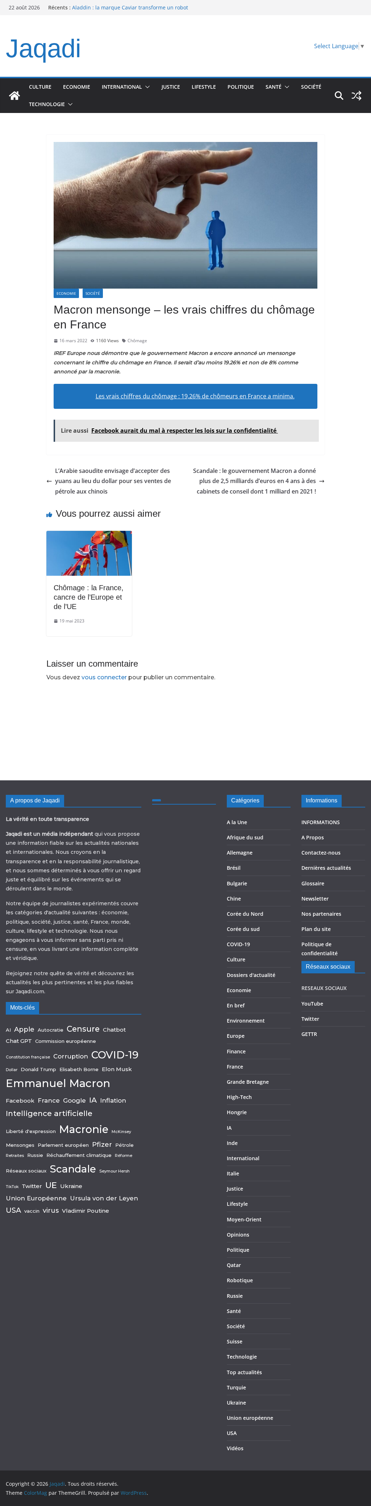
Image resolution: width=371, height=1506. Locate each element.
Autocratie (50, 1030)
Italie (233, 1173)
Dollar (11, 1069)
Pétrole (124, 1145)
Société (311, 86)
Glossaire (312, 883)
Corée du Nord (245, 913)
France (49, 1100)
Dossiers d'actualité (251, 975)
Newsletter (315, 898)
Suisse (234, 1341)
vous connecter (104, 677)
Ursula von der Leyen (104, 1198)
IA (93, 1099)
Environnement (246, 1020)
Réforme (123, 1155)
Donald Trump (38, 1069)
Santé (274, 86)
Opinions (238, 1234)
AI (8, 1030)
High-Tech (239, 1097)
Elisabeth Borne (79, 1069)
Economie (76, 86)
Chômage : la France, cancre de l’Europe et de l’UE (89, 597)
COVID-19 (114, 1055)
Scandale (73, 1169)
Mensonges (20, 1145)
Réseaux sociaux (26, 1171)
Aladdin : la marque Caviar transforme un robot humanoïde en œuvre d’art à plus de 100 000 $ (130, 11)
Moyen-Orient (244, 1219)
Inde (232, 1143)
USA (13, 1210)
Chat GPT (19, 1040)
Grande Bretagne (248, 1081)
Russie (35, 1155)
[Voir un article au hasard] (356, 95)
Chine (234, 898)
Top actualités (244, 1372)
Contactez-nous (321, 852)
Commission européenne (65, 1041)
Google (74, 1100)
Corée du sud (243, 929)
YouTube (312, 1003)
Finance (236, 1051)
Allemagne (240, 852)
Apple (24, 1029)
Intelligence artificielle (49, 1113)
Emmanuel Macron (58, 1083)
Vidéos (235, 1448)
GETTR (309, 1034)
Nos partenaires (321, 913)
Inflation (113, 1100)
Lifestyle (204, 86)
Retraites (15, 1155)
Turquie (236, 1387)
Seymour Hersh (114, 1171)
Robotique (240, 1280)
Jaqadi (43, 48)
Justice (171, 86)
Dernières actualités (326, 867)
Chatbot (114, 1029)
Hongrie (237, 1112)
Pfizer (102, 1144)
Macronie (83, 1129)
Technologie (47, 104)
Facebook (20, 1100)
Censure (83, 1028)
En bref (236, 1005)
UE (51, 1185)
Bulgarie (237, 883)
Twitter (32, 1186)
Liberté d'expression (31, 1131)
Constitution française (28, 1057)
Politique (241, 86)
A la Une (237, 822)
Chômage (137, 340)
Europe (236, 1035)
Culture (40, 86)
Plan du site (316, 929)
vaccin (31, 1211)
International (122, 86)
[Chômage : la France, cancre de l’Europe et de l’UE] (89, 536)
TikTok (12, 1186)
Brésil (234, 867)
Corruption (70, 1056)
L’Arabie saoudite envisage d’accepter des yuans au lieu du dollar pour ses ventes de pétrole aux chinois (113, 481)
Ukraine (71, 1186)
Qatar (234, 1265)
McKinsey (121, 1131)
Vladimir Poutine (85, 1210)
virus (51, 1210)
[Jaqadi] (14, 95)
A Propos (312, 837)
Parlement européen (63, 1145)
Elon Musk (117, 1069)
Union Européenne (36, 1198)
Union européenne (250, 1417)
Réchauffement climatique (79, 1155)
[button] (146, 87)
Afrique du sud (245, 837)
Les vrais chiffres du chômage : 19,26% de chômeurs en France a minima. (195, 396)
